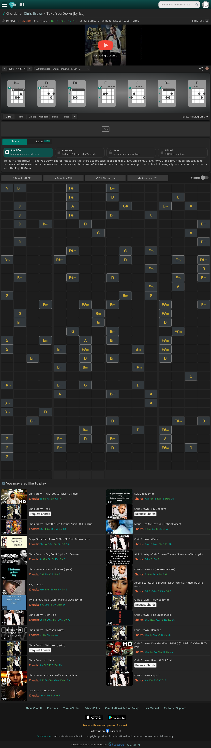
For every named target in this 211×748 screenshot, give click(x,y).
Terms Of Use (71, 708)
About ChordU (34, 708)
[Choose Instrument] (74, 116)
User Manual (151, 708)
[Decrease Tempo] (4, 68)
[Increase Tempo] (29, 68)
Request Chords (40, 513)
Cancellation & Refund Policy (121, 708)
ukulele (32, 116)
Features (52, 708)
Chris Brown (33, 13)
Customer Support (175, 708)
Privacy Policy (92, 708)
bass (66, 116)
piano (21, 116)
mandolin (43, 116)
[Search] (197, 4)
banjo (55, 116)
